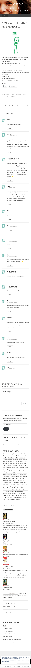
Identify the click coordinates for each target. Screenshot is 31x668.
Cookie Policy (5, 661)
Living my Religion (14, 476)
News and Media (13, 482)
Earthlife (25, 461)
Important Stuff (12, 472)
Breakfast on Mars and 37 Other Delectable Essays (15, 554)
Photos (22, 484)
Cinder (4, 542)
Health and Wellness (14, 471)
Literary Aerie (6, 476)
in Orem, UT (6, 443)
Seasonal (10, 489)
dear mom (20, 461)
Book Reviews (21, 455)
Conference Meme (7, 459)
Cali (26, 455)
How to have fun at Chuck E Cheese (11, 105)
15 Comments (12, 96)
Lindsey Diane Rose (11, 271)
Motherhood (6, 480)
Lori (8, 225)
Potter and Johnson (7, 636)
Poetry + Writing (7, 486)
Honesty (25, 471)
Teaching (5, 493)
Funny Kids (18, 467)
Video (14, 497)
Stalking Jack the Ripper (9, 521)
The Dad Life (15, 493)
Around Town (11, 455)
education (5, 463)
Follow (6, 429)
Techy (9, 493)
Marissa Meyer (8, 544)
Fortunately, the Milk (8, 566)
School (22, 487)
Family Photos (23, 463)
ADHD (22, 454)
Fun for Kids (12, 94)
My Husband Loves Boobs (9, 634)
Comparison (22, 457)
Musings (15, 480)
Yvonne (8, 119)
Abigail (12, 454)
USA (11, 497)
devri (8, 210)
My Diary (20, 480)
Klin (8, 367)
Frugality (20, 465)
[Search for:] (27, 15)
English (10, 463)
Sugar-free (20, 491)
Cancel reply (12, 386)
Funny (7, 467)
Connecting (15, 459)
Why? (4, 625)
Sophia (8, 491)
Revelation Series (16, 487)
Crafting (10, 461)
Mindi (8, 301)
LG (26, 474)
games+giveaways (7, 469)
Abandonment (6, 454)
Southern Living (14, 491)
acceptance (17, 454)
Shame (21, 489)
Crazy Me (15, 461)
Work (13, 499)
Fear (4, 465)
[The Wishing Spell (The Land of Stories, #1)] (5, 581)
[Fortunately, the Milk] (5, 560)
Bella (7, 94)
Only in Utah (20, 482)
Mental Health (11, 478)
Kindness (5, 474)
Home (20, 471)
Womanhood (9, 499)
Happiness (5, 471)
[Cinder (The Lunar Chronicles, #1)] (5, 537)
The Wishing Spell (7, 587)
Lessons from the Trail (13, 474)
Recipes (9, 487)
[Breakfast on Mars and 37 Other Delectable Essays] (5, 548)
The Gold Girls (18, 495)
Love (21, 476)
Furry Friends (24, 467)
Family (17, 463)
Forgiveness (9, 465)
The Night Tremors (7, 628)
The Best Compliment (8, 631)
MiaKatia (9, 352)
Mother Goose (10, 240)
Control (20, 459)
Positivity (14, 486)
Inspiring (24, 94)
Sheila (8, 186)
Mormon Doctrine (19, 478)
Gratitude (15, 469)
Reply (10, 128)
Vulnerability (19, 497)
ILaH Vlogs (5, 472)
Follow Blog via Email (13, 416)
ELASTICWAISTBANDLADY (14, 158)
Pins (26, 484)
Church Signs (11, 457)
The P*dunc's (10, 134)
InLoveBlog (19, 472)
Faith (27, 105)
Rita (8, 254)
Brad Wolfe (7, 556)
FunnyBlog (18, 94)
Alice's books (8, 510)
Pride (18, 486)
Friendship (14, 465)
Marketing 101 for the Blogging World (12, 639)
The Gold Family (10, 495)
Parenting (12, 484)
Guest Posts (21, 469)
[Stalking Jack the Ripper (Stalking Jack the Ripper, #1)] (5, 515)
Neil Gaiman (7, 568)
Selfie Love (16, 489)
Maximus (5, 478)
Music (10, 480)
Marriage (24, 476)
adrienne (9, 338)
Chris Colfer (7, 589)
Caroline (5, 457)
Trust (8, 497)
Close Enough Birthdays (9, 642)
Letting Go (22, 474)
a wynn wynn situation (12, 286)
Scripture (5, 489)
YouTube (17, 499)
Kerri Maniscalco (8, 523)
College (16, 457)
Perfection (17, 484)
